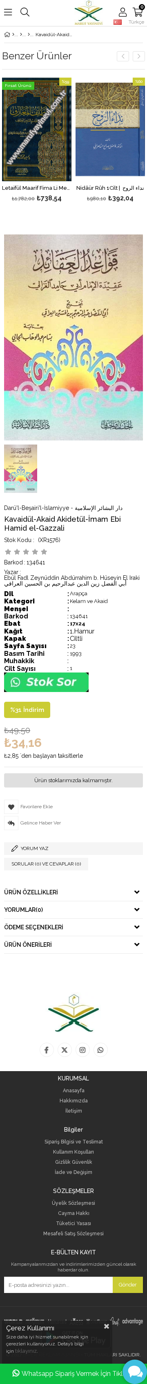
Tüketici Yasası (73, 1223)
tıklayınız (26, 1351)
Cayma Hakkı (73, 1213)
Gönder (128, 1285)
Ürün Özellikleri (31, 892)
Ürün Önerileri (28, 944)
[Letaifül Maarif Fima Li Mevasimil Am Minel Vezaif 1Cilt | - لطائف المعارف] (36, 129)
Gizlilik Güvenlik (73, 1162)
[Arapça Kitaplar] (21, 34)
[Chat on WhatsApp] (46, 690)
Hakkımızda (74, 1101)
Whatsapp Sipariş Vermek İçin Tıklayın (78, 1373)
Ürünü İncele (50, 141)
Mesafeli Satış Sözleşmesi (73, 1233)
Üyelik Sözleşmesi (73, 1203)
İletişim (73, 1111)
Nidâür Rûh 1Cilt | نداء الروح (110, 188)
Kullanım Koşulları (73, 1152)
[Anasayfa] (13, 34)
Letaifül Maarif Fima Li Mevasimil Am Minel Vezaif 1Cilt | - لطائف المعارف (36, 188)
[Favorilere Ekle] (37, 141)
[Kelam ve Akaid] (29, 34)
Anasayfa (74, 1090)
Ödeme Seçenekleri (33, 927)
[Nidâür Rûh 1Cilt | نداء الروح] (110, 129)
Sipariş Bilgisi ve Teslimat (74, 1142)
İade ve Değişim (73, 1172)
